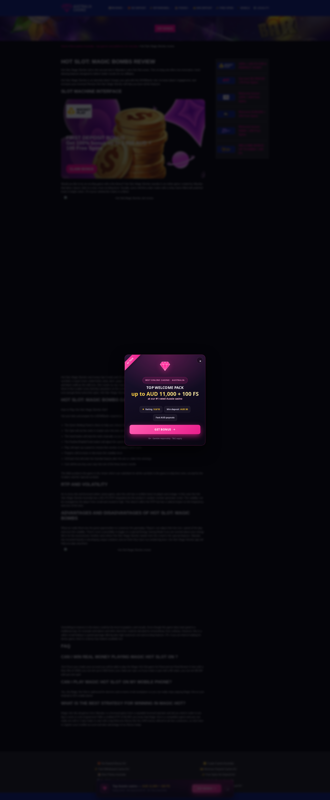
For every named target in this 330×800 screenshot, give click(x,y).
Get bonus (163, 429)
